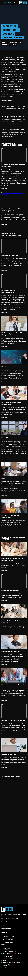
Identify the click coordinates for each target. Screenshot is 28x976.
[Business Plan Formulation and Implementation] (14, 549)
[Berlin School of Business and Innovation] (23, 2)
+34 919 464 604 (7, 950)
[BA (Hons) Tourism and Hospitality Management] (14, 155)
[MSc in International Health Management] (14, 393)
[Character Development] (14, 581)
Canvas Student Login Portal (9, 918)
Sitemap (3, 925)
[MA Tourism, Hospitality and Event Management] (14, 323)
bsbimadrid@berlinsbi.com (9, 951)
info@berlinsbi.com (8, 942)
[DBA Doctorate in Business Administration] (14, 506)
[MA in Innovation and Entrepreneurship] (14, 281)
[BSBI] (7, 909)
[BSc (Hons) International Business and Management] (14, 199)
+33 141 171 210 (6, 965)
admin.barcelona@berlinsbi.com (11, 958)
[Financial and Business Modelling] (14, 711)
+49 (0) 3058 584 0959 (9, 941)
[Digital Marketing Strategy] (14, 642)
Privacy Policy (5, 922)
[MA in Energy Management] (14, 246)
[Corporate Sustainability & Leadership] (14, 611)
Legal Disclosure (6, 928)
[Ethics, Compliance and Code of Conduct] (14, 675)
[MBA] (14, 469)
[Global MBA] (14, 428)
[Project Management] (14, 745)
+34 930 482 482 (7, 956)
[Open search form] (15, 3)
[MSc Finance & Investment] (14, 357)
